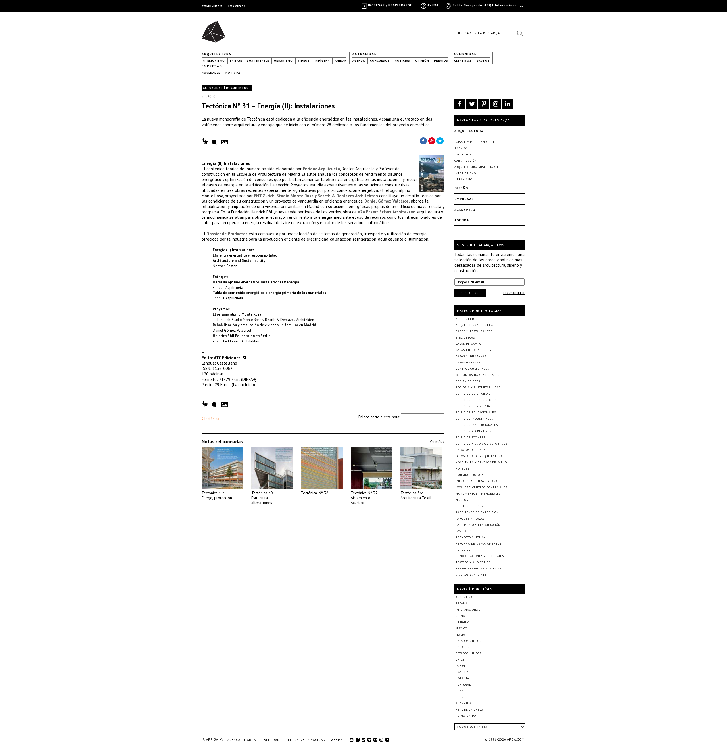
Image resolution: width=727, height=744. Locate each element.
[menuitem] (485, 7)
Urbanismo (283, 60)
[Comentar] (214, 142)
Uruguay (463, 622)
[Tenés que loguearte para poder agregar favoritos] (205, 141)
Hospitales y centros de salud (481, 462)
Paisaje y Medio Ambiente (475, 142)
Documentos (237, 88)
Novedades (211, 73)
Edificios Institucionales (477, 425)
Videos (304, 60)
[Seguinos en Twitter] (471, 104)
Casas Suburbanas (471, 356)
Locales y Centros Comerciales (481, 487)
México (461, 628)
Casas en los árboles (473, 350)
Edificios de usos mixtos (476, 400)
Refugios (463, 550)
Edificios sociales (470, 437)
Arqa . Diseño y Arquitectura (215, 29)
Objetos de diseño (471, 506)
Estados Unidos (468, 641)
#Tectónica (210, 418)
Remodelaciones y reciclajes (480, 556)
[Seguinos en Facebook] (459, 104)
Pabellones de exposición (477, 512)
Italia (460, 634)
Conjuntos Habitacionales (477, 375)
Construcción (465, 161)
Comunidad (465, 54)
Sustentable (258, 60)
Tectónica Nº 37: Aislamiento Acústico (364, 497)
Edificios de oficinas (473, 394)
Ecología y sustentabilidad (478, 387)
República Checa (469, 709)
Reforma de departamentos (478, 543)
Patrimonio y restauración (478, 525)
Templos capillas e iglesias (479, 568)
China (460, 616)
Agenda (358, 60)
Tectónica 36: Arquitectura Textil (415, 495)
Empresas (212, 66)
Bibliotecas (465, 337)
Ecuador (463, 647)
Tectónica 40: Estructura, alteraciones (262, 497)
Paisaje (236, 60)
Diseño (461, 188)
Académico (464, 209)
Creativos (462, 60)
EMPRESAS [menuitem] (237, 6)
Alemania (463, 703)
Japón (460, 666)
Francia (462, 672)
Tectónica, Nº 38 (315, 492)
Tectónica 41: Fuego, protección (217, 495)
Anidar (340, 60)
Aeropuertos (466, 319)
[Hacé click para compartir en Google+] (431, 140)
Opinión (422, 60)
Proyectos (462, 154)
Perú (460, 697)
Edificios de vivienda (473, 406)
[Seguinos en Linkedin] (507, 104)
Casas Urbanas (468, 362)
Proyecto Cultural (471, 537)
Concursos (380, 60)
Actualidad (364, 54)
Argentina (464, 597)
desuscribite (514, 293)
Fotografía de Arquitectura (479, 456)
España (461, 603)
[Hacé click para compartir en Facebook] (423, 140)
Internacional (468, 609)
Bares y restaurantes (474, 331)
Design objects (468, 381)
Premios (441, 60)
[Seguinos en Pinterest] (483, 104)
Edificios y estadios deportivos (481, 443)
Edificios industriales (474, 419)
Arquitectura (216, 54)
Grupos (483, 60)
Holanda (463, 678)
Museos (462, 500)
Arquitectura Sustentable (476, 167)
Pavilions (463, 531)
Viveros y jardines (471, 575)
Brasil (461, 691)
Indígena (322, 60)
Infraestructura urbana (477, 481)
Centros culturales (472, 369)
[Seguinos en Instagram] (495, 104)
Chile (460, 659)
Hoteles (462, 468)
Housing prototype (471, 475)
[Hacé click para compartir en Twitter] (440, 140)
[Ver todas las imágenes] (225, 140)
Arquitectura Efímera (474, 325)
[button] (519, 33)
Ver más (436, 441)
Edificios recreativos (473, 431)
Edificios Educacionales (476, 412)
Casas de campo (468, 344)
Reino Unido (466, 716)
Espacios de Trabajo (472, 450)
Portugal (463, 684)
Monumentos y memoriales (478, 493)
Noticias (402, 60)
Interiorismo (213, 60)
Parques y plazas (470, 518)
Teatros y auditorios (473, 562)
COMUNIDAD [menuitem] (212, 6)
